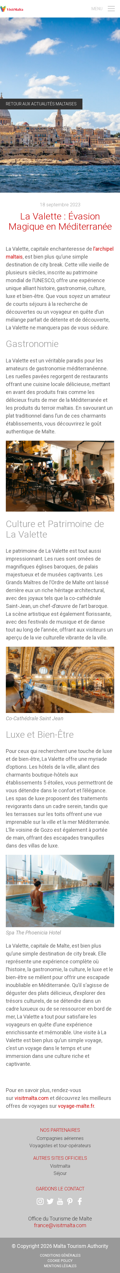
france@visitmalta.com (60, 1225)
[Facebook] (79, 1201)
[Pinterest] (69, 1201)
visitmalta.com (32, 1098)
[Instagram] (40, 1201)
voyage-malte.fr (76, 1106)
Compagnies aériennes (60, 1138)
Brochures (14, 4)
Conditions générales (60, 1255)
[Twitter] (50, 1201)
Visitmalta (60, 1166)
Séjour (60, 1173)
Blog (31, 4)
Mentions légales (60, 1266)
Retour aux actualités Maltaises (41, 104)
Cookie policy (60, 1261)
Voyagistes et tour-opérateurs (60, 1145)
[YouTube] (60, 1201)
